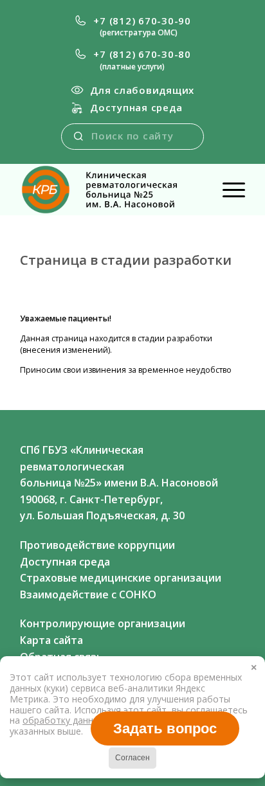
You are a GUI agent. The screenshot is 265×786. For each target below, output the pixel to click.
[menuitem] (132, 26)
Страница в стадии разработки (126, 260)
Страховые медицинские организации (120, 578)
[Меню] (227, 189)
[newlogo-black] (110, 189)
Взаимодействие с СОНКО (88, 594)
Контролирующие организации (102, 623)
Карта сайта (51, 640)
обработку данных (65, 720)
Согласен (132, 757)
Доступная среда (136, 107)
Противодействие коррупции (97, 545)
